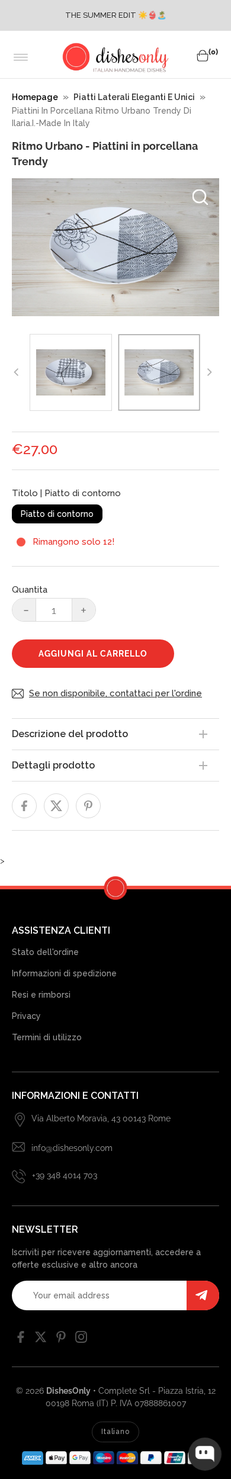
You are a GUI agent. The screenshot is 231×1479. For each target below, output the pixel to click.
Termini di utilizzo (47, 1037)
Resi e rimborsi (41, 994)
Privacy (26, 1016)
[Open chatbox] (205, 1454)
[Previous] (17, 372)
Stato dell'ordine (45, 952)
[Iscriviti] (203, 1295)
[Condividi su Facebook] (24, 805)
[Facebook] (21, 1340)
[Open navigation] (21, 57)
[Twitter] (41, 1340)
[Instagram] (81, 1340)
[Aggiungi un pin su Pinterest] (88, 805)
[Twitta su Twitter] (56, 805)
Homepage (35, 97)
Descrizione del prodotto (70, 734)
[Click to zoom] (200, 197)
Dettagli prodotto (53, 765)
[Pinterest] (61, 1340)
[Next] (208, 372)
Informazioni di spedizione (64, 973)
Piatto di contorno (57, 514)
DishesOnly (68, 1391)
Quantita (29, 589)
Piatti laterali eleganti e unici (134, 97)
